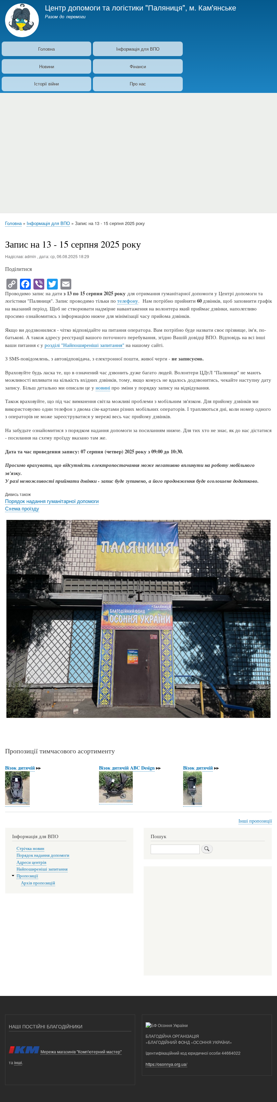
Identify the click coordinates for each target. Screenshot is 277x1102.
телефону (127, 300)
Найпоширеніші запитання (42, 869)
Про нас (138, 83)
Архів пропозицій (38, 883)
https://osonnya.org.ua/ (166, 1064)
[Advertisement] (138, 150)
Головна (46, 49)
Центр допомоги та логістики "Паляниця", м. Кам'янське (140, 7)
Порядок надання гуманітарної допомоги (52, 500)
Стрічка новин (30, 848)
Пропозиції (27, 876)
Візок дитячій (20, 767)
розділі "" (84, 345)
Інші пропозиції (255, 821)
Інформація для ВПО (137, 49)
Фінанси (138, 66)
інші (18, 1062)
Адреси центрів (31, 862)
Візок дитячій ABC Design (127, 767)
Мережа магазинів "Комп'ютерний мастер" (81, 1051)
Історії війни (46, 83)
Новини (46, 66)
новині (103, 387)
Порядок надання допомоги (43, 855)
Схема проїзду (22, 508)
